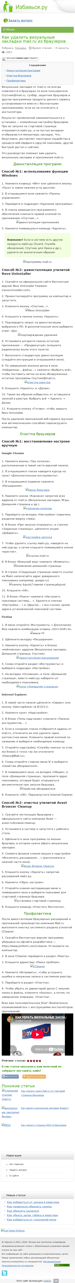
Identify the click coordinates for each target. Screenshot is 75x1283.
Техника (20, 48)
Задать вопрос (20, 20)
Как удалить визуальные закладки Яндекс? (45, 1108)
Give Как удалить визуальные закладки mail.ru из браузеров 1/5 (28, 1060)
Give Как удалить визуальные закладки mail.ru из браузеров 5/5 (40, 1060)
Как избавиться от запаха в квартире (33, 1202)
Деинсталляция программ (23, 70)
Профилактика (16, 80)
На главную (16, 1164)
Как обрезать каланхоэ (23, 1210)
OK (56, 1281)
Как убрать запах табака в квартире (32, 1215)
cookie (47, 1281)
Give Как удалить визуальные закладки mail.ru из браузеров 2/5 (31, 1060)
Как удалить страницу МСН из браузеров (43, 1125)
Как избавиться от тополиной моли (31, 1219)
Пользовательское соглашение (17, 1266)
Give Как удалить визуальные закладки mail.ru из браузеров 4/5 (37, 1060)
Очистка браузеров (18, 75)
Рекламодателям (52, 1262)
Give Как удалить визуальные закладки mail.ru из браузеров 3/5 (34, 1060)
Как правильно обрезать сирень (29, 1206)
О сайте (14, 1175)
